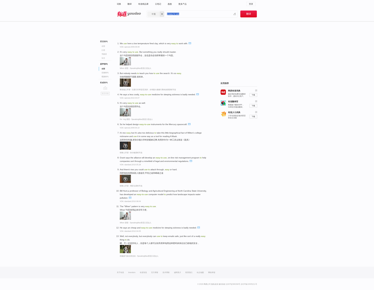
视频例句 (105, 77)
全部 (103, 46)
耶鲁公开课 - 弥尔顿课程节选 (131, 153)
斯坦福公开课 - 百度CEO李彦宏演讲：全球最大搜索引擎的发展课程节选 (148, 90)
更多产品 (182, 4)
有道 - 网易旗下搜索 (129, 14)
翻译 (130, 4)
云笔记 (158, 4)
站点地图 (200, 272)
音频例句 (105, 73)
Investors (131, 272)
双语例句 (104, 41)
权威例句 (104, 82)
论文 (103, 58)
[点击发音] (189, 43)
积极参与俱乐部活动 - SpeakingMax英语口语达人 (139, 256)
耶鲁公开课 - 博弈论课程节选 (131, 186)
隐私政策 (214, 284)
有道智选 (143, 272)
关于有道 (120, 272)
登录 (251, 4)
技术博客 (166, 272)
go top (105, 88)
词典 (119, 4)
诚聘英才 (177, 272)
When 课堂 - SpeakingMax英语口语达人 (135, 68)
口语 (103, 50)
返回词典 (105, 93)
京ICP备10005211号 (249, 284)
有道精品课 (143, 4)
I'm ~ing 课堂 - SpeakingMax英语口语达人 (136, 119)
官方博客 (154, 272)
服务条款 (222, 284)
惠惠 (170, 4)
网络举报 (211, 272)
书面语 (104, 54)
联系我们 (188, 272)
